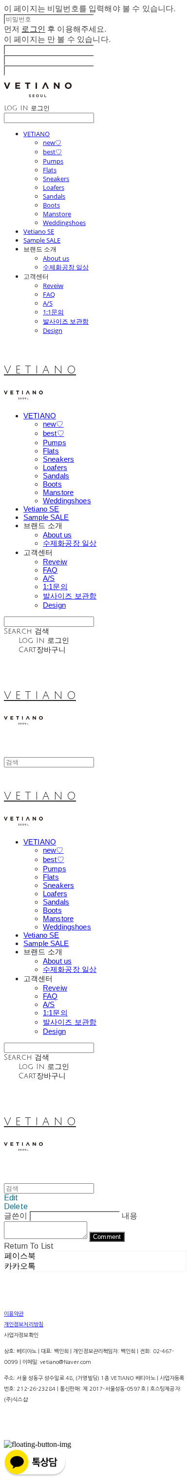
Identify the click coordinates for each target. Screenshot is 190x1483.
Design (52, 330)
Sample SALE (41, 240)
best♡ (52, 151)
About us (56, 258)
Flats (50, 169)
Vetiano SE (38, 231)
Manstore (57, 213)
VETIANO (36, 133)
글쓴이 (15, 1216)
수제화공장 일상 (66, 267)
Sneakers (56, 178)
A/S (48, 303)
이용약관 (13, 1314)
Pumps (53, 161)
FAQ (49, 294)
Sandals (54, 196)
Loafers (53, 187)
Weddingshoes (64, 222)
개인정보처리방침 (23, 1324)
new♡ (52, 142)
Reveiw (53, 285)
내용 (129, 1216)
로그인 (33, 29)
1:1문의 (53, 312)
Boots (51, 205)
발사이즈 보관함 (66, 321)
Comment (107, 1236)
